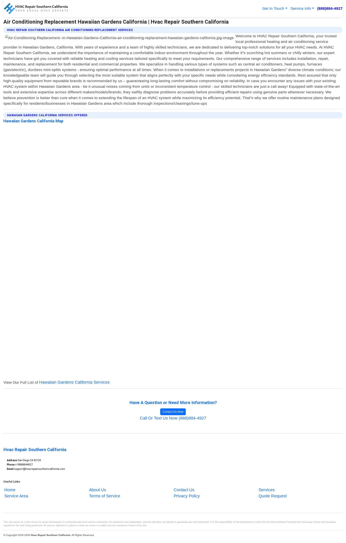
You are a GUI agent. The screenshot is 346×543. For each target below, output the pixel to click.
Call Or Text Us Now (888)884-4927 (173, 418)
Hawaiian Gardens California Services (74, 382)
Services (267, 490)
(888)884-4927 (330, 8)
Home (9, 490)
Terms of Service (104, 496)
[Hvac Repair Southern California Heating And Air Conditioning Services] (35, 8)
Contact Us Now (173, 411)
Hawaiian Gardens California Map (33, 121)
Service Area (16, 496)
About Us (97, 490)
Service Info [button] (300, 8)
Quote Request (273, 496)
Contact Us (184, 490)
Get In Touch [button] (273, 8)
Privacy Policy (187, 496)
